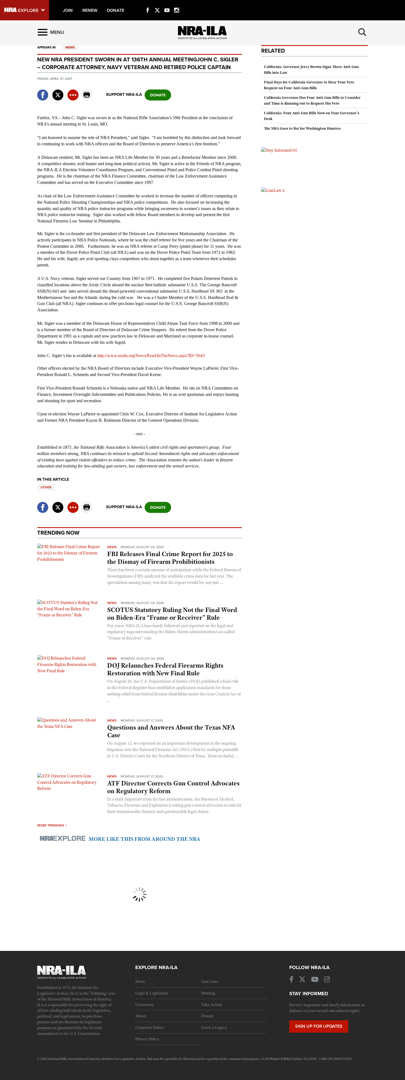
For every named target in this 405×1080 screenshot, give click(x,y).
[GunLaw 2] (273, 190)
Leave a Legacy (214, 1027)
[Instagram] (176, 4)
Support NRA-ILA (124, 94)
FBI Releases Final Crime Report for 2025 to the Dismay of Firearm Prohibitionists (170, 558)
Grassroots (144, 1004)
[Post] (58, 91)
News (70, 47)
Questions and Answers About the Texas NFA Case (171, 731)
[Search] (362, 32)
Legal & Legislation (151, 993)
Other (46, 487)
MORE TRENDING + (52, 825)
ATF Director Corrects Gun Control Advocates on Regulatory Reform (173, 787)
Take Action (211, 1004)
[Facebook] (147, 4)
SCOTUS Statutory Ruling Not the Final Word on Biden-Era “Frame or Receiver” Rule (172, 614)
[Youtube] (167, 4)
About (140, 1015)
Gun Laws (209, 981)
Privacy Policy (147, 1039)
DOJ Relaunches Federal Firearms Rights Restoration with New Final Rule (165, 669)
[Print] (86, 98)
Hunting (208, 993)
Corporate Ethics (149, 1027)
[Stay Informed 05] (279, 150)
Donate (207, 1015)
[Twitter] (157, 4)
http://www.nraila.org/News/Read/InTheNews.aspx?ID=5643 (151, 355)
